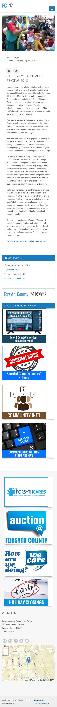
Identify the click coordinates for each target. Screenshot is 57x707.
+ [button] (6, 649)
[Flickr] (5, 641)
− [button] (6, 653)
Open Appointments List (15, 278)
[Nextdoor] (10, 641)
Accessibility (39, 700)
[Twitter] (21, 641)
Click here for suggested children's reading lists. (27, 241)
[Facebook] (16, 641)
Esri (41, 680)
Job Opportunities (12, 269)
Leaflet (27, 680)
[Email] (27, 641)
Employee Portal (42, 703)
